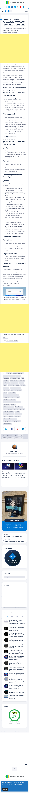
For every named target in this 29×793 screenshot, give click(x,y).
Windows (11, 416)
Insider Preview (11, 392)
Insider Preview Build (8, 395)
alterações (9, 373)
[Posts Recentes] (12, 616)
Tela (16, 414)
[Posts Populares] (7, 616)
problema (16, 409)
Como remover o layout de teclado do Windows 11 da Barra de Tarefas (16, 663)
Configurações (14, 383)
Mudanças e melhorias (8, 407)
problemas (22, 409)
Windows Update (7, 423)
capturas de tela (13, 380)
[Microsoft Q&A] (15, 7)
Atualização (6, 378)
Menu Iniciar (6, 399)
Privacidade (9, 409)
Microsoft (13, 399)
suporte (11, 414)
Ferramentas (6, 390)
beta (19, 378)
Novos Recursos (18, 407)
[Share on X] (6, 429)
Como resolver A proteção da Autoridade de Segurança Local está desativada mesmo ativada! (16, 652)
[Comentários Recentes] (17, 616)
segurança (6, 414)
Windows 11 (17, 416)
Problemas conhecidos (8, 411)
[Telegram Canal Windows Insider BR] (23, 7)
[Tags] (22, 616)
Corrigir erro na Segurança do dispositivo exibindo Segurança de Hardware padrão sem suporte (16, 635)
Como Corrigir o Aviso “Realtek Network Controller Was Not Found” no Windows (7, 475)
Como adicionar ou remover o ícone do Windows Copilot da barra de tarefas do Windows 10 (19, 475)
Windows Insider (7, 421)
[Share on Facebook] (11, 429)
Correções (21, 383)
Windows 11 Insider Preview (10, 418)
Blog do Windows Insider (12, 340)
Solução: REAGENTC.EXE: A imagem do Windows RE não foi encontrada (16, 640)
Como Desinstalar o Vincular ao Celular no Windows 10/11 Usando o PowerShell (16, 687)
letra (12, 397)
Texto (20, 414)
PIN (4, 409)
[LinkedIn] (12, 7)
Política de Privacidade (7, 786)
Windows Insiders (16, 421)
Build (23, 378)
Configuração (6, 383)
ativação (18, 375)
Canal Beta (6, 380)
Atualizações (13, 378)
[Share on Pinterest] (17, 429)
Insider (5, 392)
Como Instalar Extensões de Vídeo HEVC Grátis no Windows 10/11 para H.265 (16, 646)
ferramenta (6, 387)
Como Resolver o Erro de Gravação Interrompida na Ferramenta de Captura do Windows (16, 658)
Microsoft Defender (8, 402)
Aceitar (5, 789)
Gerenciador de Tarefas (16, 390)
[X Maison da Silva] (6, 7)
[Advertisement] (14, 48)
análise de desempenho (18, 373)
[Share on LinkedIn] (23, 429)
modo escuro (6, 404)
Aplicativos (12, 375)
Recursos (17, 411)
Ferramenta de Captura (16, 387)
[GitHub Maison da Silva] (17, 7)
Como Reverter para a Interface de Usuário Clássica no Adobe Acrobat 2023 (16, 669)
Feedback (23, 385)
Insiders (16, 395)
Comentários (22, 380)
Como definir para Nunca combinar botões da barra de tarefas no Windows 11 (16, 697)
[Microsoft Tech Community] (9, 7)
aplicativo (6, 375)
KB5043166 (6, 397)
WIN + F (5, 416)
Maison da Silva (13, 435)
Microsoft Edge (17, 402)
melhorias (17, 397)
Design (17, 385)
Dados (5, 385)
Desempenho (11, 385)
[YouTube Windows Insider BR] (20, 7)
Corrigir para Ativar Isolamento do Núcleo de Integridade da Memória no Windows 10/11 (16, 629)
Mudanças (13, 404)
